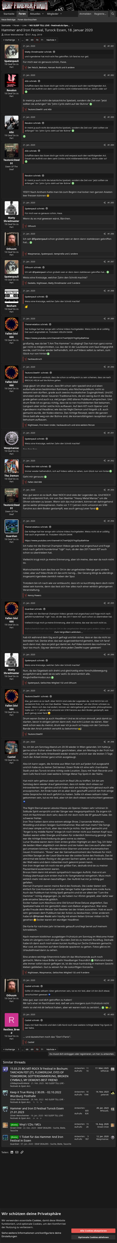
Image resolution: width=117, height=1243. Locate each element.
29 (34, 1118)
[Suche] (113, 14)
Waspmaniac (102, 1139)
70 (37, 39)
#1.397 (111, 690)
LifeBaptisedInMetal (19, 1083)
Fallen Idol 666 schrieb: (36, 466)
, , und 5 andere (54, 283)
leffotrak (105, 1070)
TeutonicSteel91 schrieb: (37, 372)
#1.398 (111, 741)
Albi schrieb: (31, 81)
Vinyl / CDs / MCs (30, 1124)
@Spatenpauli (40, 238)
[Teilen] (105, 46)
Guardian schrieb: (33, 609)
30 (37, 1118)
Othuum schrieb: (33, 267)
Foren (22, 13)
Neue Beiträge (8, 19)
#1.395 (111, 603)
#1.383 (111, 117)
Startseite (9, 13)
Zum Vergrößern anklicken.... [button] (68, 632)
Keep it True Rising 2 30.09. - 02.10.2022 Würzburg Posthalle (35, 1094)
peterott (105, 1094)
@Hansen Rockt (42, 916)
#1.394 (111, 521)
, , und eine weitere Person (61, 425)
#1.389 (111, 318)
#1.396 (111, 654)
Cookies (36, 1220)
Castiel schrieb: (32, 986)
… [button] (22, 39)
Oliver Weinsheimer (14, 34)
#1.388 (111, 290)
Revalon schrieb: (33, 123)
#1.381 (111, 46)
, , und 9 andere (58, 972)
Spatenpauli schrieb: (35, 208)
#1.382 (111, 75)
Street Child (15, 1127)
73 (37, 1102)
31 (41, 1118)
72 (34, 1102)
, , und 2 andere (53, 253)
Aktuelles (35, 13)
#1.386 (111, 233)
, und (52, 682)
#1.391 (111, 432)
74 (41, 1102)
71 (42, 39)
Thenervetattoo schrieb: (36, 324)
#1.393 (111, 489)
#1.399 (111, 980)
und (40, 109)
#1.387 (111, 261)
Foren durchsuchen (27, 19)
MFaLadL (104, 1110)
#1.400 (111, 1014)
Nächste (50, 39)
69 (32, 39)
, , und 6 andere (51, 67)
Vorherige (10, 39)
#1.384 (111, 145)
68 (27, 39)
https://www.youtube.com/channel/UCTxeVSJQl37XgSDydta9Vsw (57, 338)
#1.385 (111, 202)
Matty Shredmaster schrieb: (38, 51)
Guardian (14, 1144)
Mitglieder (52, 13)
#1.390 (111, 366)
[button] (43, 14)
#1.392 (111, 460)
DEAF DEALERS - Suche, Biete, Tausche (53, 1144)
